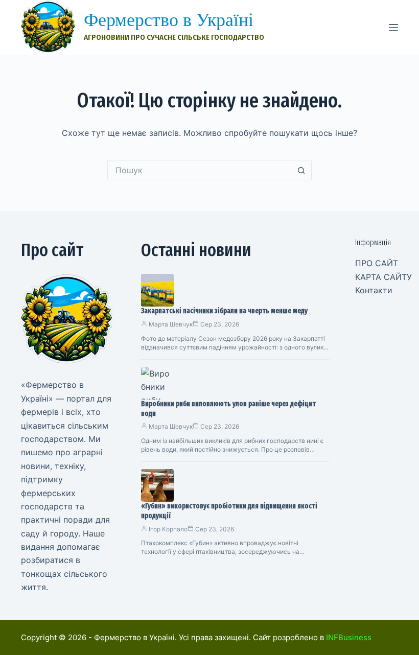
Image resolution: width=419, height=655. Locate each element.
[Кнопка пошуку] (301, 170)
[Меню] (393, 27)
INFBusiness (348, 637)
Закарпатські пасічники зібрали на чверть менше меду (224, 311)
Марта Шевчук (171, 324)
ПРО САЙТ (376, 263)
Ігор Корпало (168, 529)
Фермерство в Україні (168, 20)
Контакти (373, 290)
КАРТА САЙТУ (383, 277)
